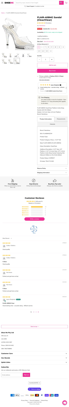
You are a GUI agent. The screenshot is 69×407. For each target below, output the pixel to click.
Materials (52, 124)
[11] (60, 49)
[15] (47, 53)
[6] (42, 49)
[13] (39, 53)
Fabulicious (42, 25)
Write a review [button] (34, 219)
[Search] (61, 3)
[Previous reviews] (39, 88)
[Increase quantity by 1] (52, 59)
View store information (44, 80)
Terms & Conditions (34, 400)
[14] (43, 53)
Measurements (61, 119)
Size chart (40, 41)
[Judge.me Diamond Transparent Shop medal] (33, 229)
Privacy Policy (24, 400)
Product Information (46, 119)
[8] (48, 49)
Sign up (26, 375)
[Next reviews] (66, 88)
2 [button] (33, 312)
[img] (6, 243)
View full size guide (49, 41)
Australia (33, 383)
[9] (52, 49)
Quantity (39, 55)
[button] (4, 55)
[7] (45, 49)
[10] (56, 49)
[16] (51, 53)
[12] (63, 49)
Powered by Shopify (34, 404)
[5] (38, 49)
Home (3, 13)
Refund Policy (44, 400)
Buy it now (52, 71)
